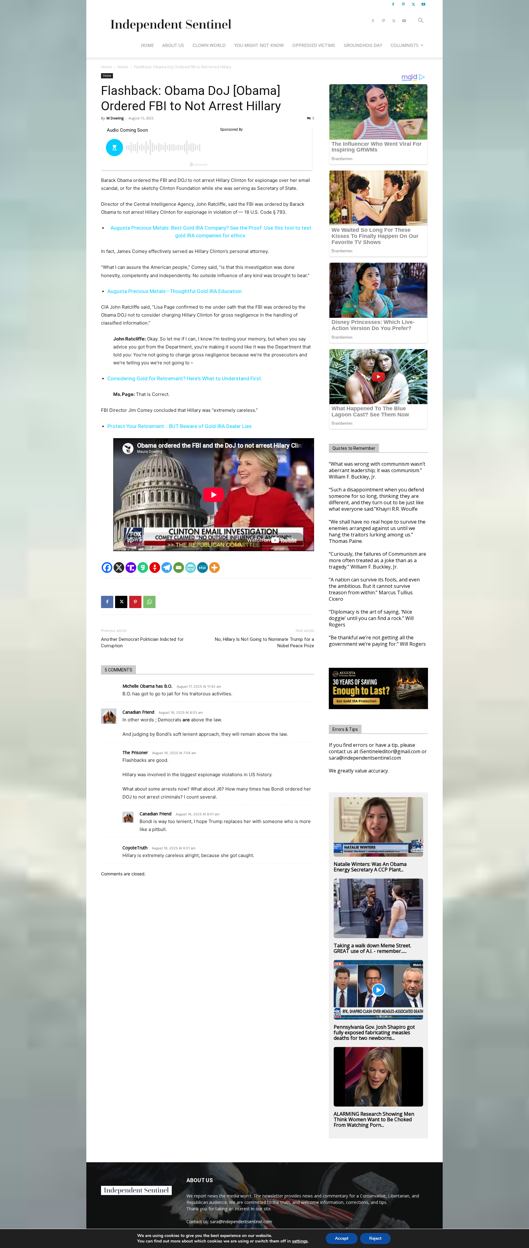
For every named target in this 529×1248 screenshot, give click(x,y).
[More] (214, 567)
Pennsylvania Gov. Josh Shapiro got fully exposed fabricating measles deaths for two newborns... (374, 1032)
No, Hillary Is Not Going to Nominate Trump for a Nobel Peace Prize (264, 642)
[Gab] (142, 567)
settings (300, 1241)
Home (147, 45)
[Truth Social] (131, 567)
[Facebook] (393, 4)
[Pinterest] (403, 4)
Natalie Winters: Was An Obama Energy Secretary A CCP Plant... (370, 866)
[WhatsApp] (149, 602)
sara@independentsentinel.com (241, 1221)
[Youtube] (423, 4)
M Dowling (115, 118)
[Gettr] (154, 567)
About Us (173, 45)
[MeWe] (202, 567)
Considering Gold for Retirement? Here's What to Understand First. (184, 378)
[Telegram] (166, 567)
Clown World (209, 45)
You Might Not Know (259, 45)
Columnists (404, 45)
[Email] (178, 567)
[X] (413, 4)
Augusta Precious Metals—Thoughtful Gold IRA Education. (175, 291)
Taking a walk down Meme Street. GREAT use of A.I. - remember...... (372, 948)
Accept (341, 1238)
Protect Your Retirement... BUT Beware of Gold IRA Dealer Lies (179, 426)
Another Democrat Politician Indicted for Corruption (142, 642)
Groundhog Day (363, 45)
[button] (420, 21)
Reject (375, 1238)
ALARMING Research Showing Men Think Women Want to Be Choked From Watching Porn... (374, 1119)
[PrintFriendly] (190, 567)
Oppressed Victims (313, 45)
